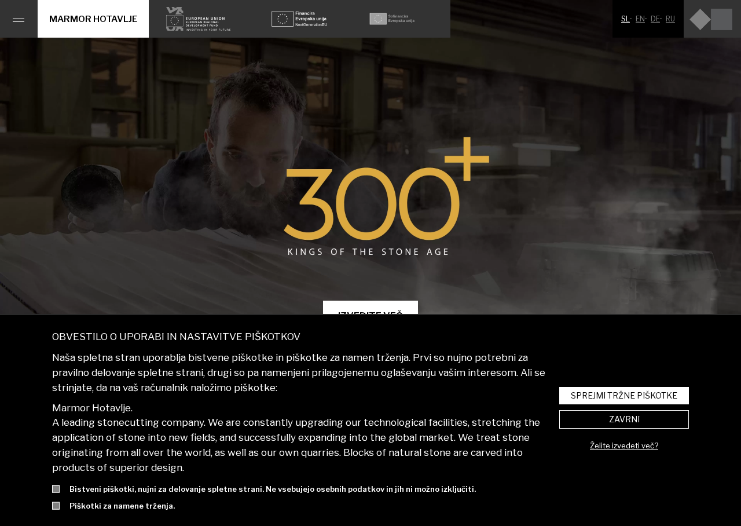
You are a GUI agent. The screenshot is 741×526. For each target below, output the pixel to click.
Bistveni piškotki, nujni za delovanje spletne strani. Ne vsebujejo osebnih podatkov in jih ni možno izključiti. (272, 489)
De (655, 18)
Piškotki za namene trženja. (122, 505)
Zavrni (624, 419)
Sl (625, 18)
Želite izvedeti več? (624, 445)
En (640, 18)
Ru (670, 18)
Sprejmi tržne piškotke (624, 395)
